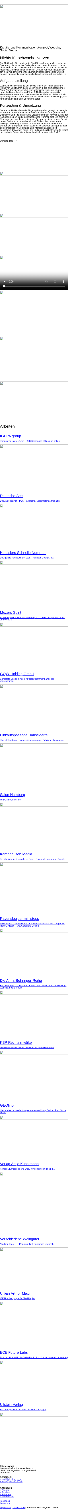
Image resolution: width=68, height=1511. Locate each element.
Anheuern (5, 1494)
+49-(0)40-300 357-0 (11, 1481)
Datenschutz (19, 1507)
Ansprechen (7, 1496)
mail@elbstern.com (10, 1479)
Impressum (5, 1507)
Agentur (4, 1490)
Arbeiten (5, 1492)
